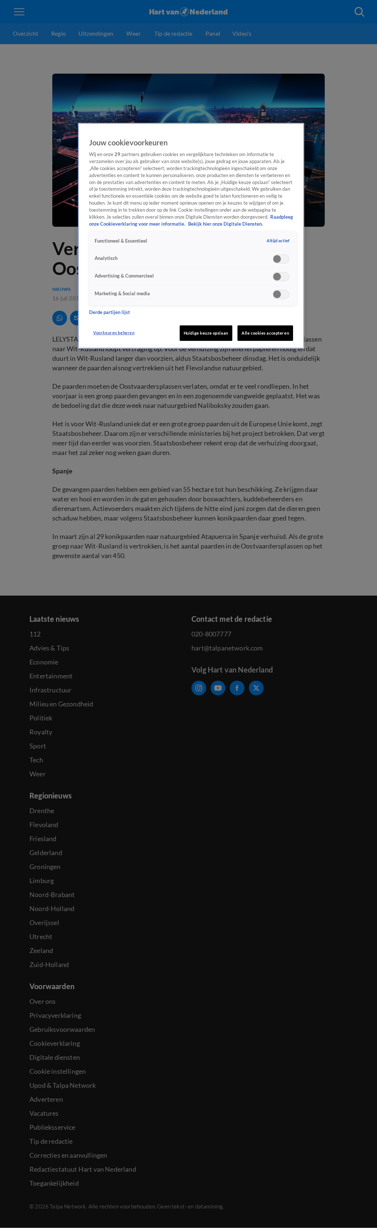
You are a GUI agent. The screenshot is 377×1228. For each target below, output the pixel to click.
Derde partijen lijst (109, 312)
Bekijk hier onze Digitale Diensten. (225, 224)
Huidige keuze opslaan (206, 333)
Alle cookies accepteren (265, 333)
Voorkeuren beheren (113, 332)
